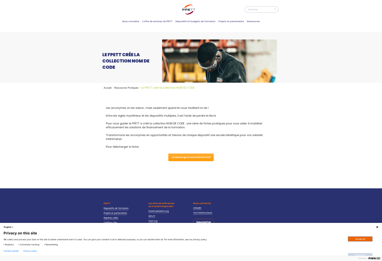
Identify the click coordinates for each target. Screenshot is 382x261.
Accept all (360, 239)
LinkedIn (197, 207)
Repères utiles (111, 217)
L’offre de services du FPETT (157, 21)
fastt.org (152, 220)
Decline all (360, 255)
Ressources (253, 21)
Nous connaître (130, 21)
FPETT (107, 203)
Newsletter (203, 222)
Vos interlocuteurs (202, 212)
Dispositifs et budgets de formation (195, 21)
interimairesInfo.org (158, 211)
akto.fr (151, 216)
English (7, 227)
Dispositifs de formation (116, 208)
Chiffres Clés (110, 222)
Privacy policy (30, 251)
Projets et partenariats (231, 21)
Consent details (11, 251)
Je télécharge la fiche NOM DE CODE (191, 157)
